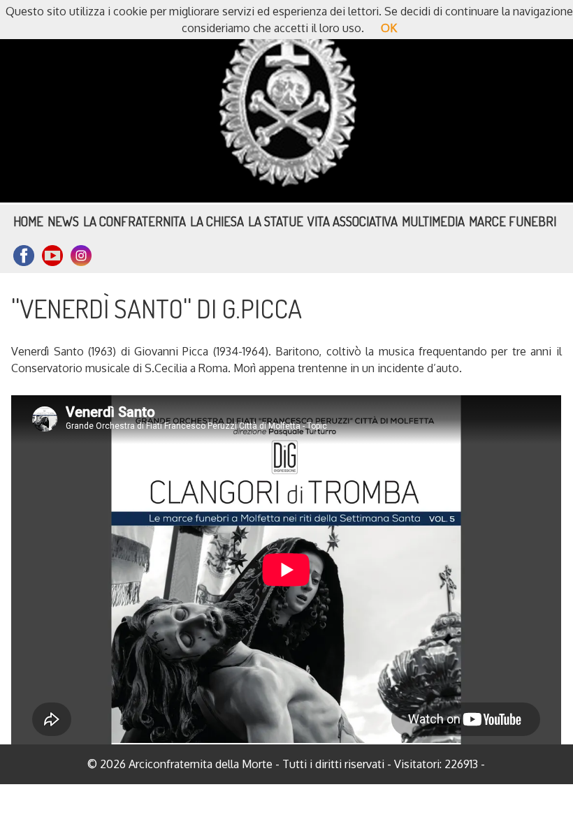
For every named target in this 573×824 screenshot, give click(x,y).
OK (389, 28)
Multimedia (433, 221)
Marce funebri (512, 221)
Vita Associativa (352, 221)
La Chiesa (217, 221)
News (63, 221)
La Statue (275, 221)
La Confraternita (134, 221)
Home (28, 221)
